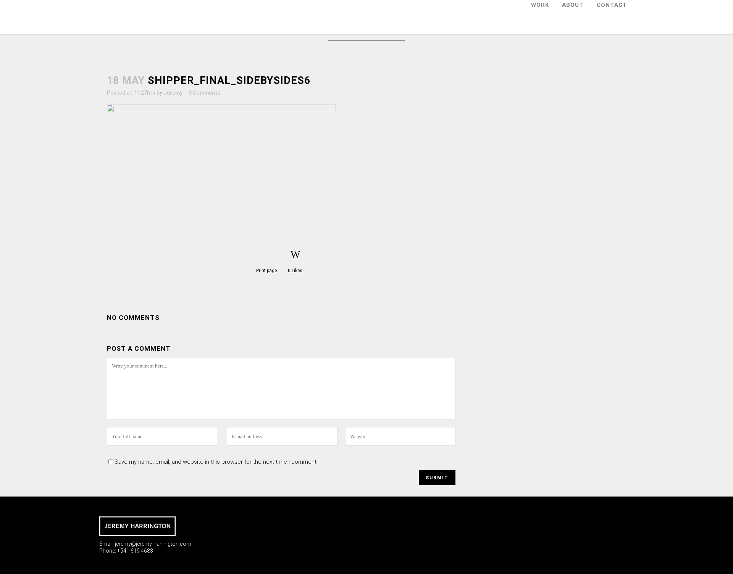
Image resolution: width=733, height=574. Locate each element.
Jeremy (172, 93)
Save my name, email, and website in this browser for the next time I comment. (216, 461)
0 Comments (204, 93)
